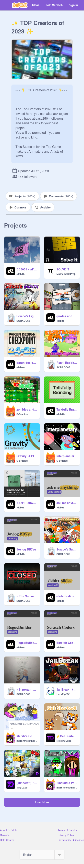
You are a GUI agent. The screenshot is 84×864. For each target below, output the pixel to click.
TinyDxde (22, 787)
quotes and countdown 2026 (66, 316)
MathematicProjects (66, 274)
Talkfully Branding (66, 409)
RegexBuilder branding (27, 643)
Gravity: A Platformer (27, 456)
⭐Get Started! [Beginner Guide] (66, 736)
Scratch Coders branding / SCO (66, 643)
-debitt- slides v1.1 (66, 596)
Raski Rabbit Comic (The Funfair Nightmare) (66, 362)
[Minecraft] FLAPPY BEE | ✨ (27, 783)
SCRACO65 (23, 321)
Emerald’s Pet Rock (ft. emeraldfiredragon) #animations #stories (66, 783)
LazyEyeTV (63, 694)
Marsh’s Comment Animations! (27, 736)
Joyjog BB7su (26, 549)
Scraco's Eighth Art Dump (27, 316)
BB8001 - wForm (27, 269)
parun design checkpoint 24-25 (27, 362)
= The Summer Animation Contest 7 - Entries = (27, 596)
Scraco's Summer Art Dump (66, 549)
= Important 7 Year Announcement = (27, 689)
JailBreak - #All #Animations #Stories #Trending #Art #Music (66, 689)
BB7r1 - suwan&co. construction (27, 503)
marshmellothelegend (27, 741)
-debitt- (21, 274)
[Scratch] (19, 5)
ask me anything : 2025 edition (66, 503)
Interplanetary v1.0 (66, 456)
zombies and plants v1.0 (27, 409)
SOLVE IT (62, 269)
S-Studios (22, 414)
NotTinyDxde (64, 741)
